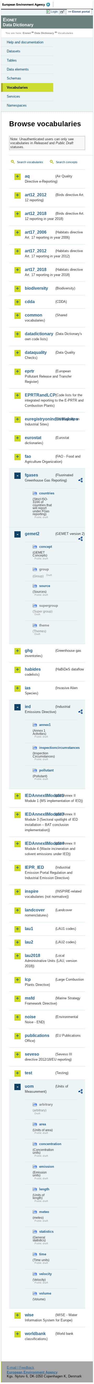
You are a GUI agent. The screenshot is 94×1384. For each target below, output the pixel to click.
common (33, 315)
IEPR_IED (34, 867)
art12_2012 (35, 195)
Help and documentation (25, 42)
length (44, 1189)
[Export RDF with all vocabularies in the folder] (80, 481)
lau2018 (32, 955)
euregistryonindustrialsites (39, 419)
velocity (45, 1274)
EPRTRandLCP (39, 395)
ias (28, 688)
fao (28, 456)
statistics (46, 1231)
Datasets (13, 51)
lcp (28, 979)
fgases (31, 475)
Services (13, 96)
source (44, 586)
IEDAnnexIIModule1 (39, 795)
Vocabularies (17, 87)
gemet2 (32, 533)
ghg (29, 650)
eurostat (33, 437)
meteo (44, 1212)
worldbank (35, 1333)
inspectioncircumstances (47, 748)
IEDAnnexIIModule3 (39, 814)
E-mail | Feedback (20, 1368)
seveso (32, 1054)
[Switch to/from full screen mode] (63, 11)
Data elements (18, 69)
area (42, 1124)
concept (45, 547)
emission (46, 1167)
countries (46, 493)
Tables (12, 60)
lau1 (29, 928)
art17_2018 (35, 269)
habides (33, 669)
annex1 (45, 725)
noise (30, 1017)
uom (29, 1086)
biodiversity (36, 288)
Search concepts (67, 162)
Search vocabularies (30, 162)
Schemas (14, 78)
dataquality (36, 352)
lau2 (29, 942)
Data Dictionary (44, 33)
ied (28, 706)
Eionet (27, 33)
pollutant (46, 770)
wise (29, 1315)
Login (54, 11)
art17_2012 (35, 251)
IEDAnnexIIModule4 (39, 843)
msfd (30, 998)
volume (45, 1293)
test (28, 1073)
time (42, 1254)
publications (37, 1035)
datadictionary (39, 334)
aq (27, 176)
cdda (30, 301)
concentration (47, 1144)
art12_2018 (35, 213)
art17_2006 (35, 232)
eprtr (29, 371)
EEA (27, 4)
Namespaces (17, 105)
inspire (31, 891)
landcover (35, 910)
